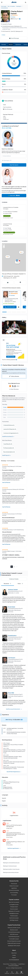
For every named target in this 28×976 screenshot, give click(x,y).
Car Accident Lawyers (14, 938)
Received (7, 583)
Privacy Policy (13, 964)
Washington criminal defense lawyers (11, 862)
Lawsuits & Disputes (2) (9, 429)
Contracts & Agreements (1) (10, 433)
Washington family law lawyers (10, 866)
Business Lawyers (14, 929)
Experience (18, 44)
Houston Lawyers (14, 909)
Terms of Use (6, 964)
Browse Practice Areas (14, 890)
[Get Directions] (20, 282)
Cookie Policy (21, 964)
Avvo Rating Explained (14, 959)
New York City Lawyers (14, 902)
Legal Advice (14, 888)
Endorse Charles (14, 579)
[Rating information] (19, 18)
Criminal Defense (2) (8, 425)
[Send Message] (7, 282)
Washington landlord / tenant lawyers (11, 869)
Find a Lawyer (14, 883)
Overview (3, 44)
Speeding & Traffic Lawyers (14, 945)
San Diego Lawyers (14, 920)
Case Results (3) (7, 444)
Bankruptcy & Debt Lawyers (14, 927)
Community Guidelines (13, 965)
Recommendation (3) (9, 452)
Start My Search (14, 165)
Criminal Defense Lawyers (14, 932)
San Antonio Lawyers (14, 918)
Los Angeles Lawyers (14, 904)
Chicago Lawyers (14, 906)
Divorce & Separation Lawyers (14, 941)
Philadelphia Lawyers (14, 913)
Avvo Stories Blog (14, 892)
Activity (25, 44)
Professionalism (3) (8, 448)
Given (20, 583)
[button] (17, 260)
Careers (14, 955)
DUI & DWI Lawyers (14, 934)
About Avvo (14, 953)
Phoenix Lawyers (14, 915)
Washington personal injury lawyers (11, 872)
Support (14, 957)
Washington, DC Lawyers (14, 911)
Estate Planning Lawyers (14, 936)
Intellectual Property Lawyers (14, 943)
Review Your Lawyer (14, 885)
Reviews (11, 44)
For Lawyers (14, 894)
